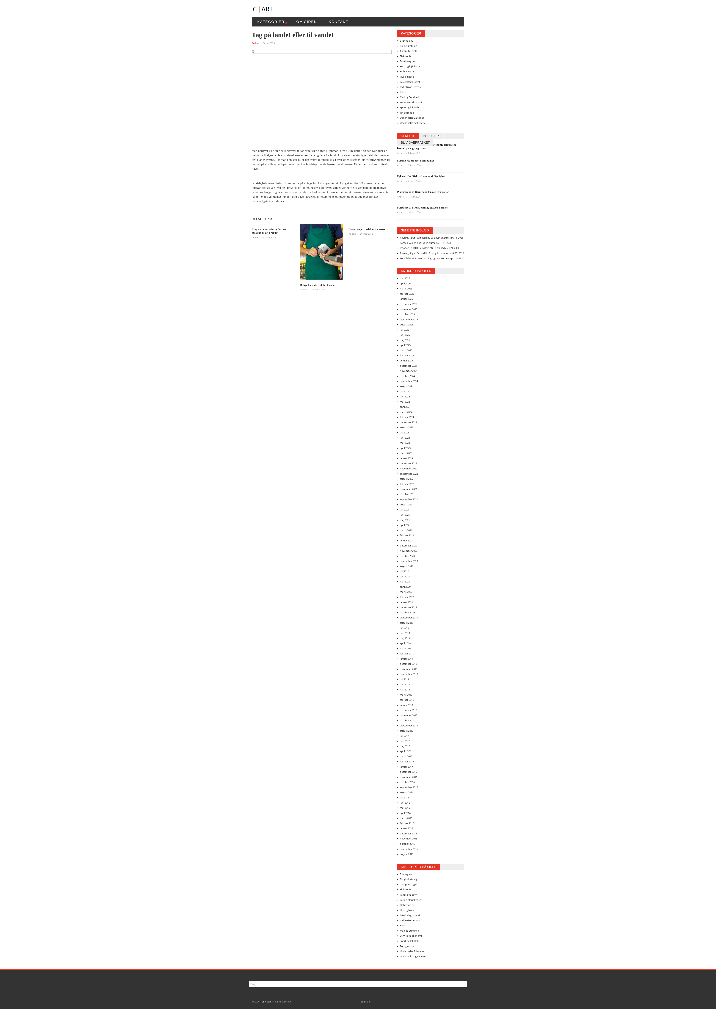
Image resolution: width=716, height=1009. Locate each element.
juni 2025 (405, 334)
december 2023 (408, 422)
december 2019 (408, 607)
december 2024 (408, 365)
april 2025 (405, 345)
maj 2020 (405, 581)
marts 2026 (406, 288)
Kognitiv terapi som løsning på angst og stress (425, 237)
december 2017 (408, 710)
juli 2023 (404, 432)
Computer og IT (408, 51)
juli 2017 (404, 735)
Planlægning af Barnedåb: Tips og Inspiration (423, 192)
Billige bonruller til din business (318, 285)
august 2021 (406, 504)
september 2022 (409, 473)
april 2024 (405, 406)
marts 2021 (406, 530)
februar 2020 (407, 597)
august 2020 (406, 566)
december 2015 (408, 833)
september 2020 (409, 561)
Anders (255, 43)
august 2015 (406, 854)
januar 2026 (406, 298)
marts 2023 (406, 453)
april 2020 (405, 586)
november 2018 (408, 669)
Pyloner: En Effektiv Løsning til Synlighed (421, 176)
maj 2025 (405, 340)
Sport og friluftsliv (410, 107)
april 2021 (405, 525)
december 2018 (408, 663)
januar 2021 (406, 540)
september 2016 (409, 787)
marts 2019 (406, 648)
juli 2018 (404, 679)
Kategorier (271, 22)
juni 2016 (405, 802)
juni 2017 (405, 741)
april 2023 (405, 448)
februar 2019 (407, 653)
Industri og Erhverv (410, 87)
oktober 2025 (407, 314)
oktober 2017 (407, 720)
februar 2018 (407, 699)
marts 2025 (406, 350)
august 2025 (406, 324)
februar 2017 (407, 761)
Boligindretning (408, 46)
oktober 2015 (407, 843)
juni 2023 (405, 437)
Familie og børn (408, 61)
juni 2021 (405, 514)
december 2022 (408, 463)
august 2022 (406, 478)
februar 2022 (407, 484)
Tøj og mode (407, 112)
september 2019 (409, 617)
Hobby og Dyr (407, 71)
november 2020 (408, 550)
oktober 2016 (407, 782)
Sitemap (365, 1001)
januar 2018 (406, 705)
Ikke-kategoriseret (410, 82)
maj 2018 (405, 689)
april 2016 (405, 813)
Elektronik (405, 56)
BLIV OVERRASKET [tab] (415, 142)
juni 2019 (405, 633)
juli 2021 (404, 509)
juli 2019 (404, 627)
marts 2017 (406, 756)
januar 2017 (406, 766)
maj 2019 (405, 638)
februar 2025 (407, 355)
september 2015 (409, 849)
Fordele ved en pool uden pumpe (415, 160)
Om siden (306, 22)
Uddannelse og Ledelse (412, 123)
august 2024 (406, 386)
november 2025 (408, 309)
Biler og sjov (406, 40)
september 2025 (409, 319)
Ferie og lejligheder (410, 66)
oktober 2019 (407, 612)
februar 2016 (407, 823)
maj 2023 (405, 442)
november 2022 (408, 468)
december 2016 (408, 771)
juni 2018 (405, 684)
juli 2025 (404, 329)
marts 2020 (406, 591)
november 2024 (408, 370)
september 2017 (409, 725)
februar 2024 (407, 417)
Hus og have (407, 76)
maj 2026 (405, 278)
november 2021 (408, 489)
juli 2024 (404, 391)
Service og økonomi (411, 102)
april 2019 (405, 643)
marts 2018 (406, 694)
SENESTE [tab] (408, 136)
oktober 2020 (407, 556)
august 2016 (406, 792)
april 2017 (405, 751)
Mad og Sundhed (409, 97)
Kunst (403, 92)
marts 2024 (406, 412)
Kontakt (338, 22)
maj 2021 (405, 520)
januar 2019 (406, 658)
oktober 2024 (407, 376)
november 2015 (408, 838)
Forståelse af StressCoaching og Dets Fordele (422, 207)
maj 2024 (405, 401)
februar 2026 (407, 293)
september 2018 (409, 674)
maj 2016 (405, 807)
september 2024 (409, 381)
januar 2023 (406, 458)
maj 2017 (405, 746)
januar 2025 (406, 360)
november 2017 (408, 715)
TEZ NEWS (265, 1001)
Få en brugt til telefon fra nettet (367, 229)
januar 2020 (406, 602)
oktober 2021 (407, 494)
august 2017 (406, 730)
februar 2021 (407, 535)
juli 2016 (404, 797)
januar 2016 (406, 828)
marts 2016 (406, 818)
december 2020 (408, 545)
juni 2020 (405, 576)
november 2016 (408, 777)
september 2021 (409, 499)
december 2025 (408, 304)
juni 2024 (405, 396)
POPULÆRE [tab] (432, 136)
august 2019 (406, 622)
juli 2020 (404, 571)
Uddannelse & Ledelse (412, 117)
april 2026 (405, 283)
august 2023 (406, 427)
